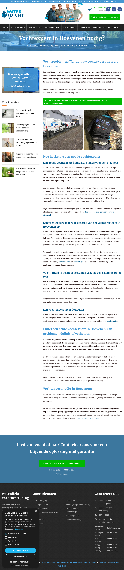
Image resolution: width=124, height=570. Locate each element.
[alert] (20, 538)
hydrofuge (78, 262)
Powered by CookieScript (21, 565)
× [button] (36, 511)
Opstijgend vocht (35, 27)
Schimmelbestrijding (73, 519)
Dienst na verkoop (109, 1)
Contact (115, 27)
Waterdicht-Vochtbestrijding (40, 45)
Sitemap (93, 562)
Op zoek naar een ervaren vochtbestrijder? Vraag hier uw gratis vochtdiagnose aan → (75, 102)
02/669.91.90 (112, 538)
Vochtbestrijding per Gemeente (72, 562)
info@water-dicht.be (20, 86)
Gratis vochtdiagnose (89, 1)
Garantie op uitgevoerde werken (63, 1)
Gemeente (60, 45)
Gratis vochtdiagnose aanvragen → (104, 17)
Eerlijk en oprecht (40, 1)
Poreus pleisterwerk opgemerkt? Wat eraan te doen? (26, 113)
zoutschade (112, 321)
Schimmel (96, 27)
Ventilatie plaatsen (73, 515)
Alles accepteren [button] (20, 550)
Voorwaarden (48, 562)
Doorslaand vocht (52, 27)
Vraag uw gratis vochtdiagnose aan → (62, 464)
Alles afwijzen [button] (20, 557)
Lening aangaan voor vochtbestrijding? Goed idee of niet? (26, 142)
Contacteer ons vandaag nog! (89, 418)
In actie (106, 27)
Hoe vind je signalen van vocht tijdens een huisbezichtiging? (25, 128)
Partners (102, 562)
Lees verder (19, 529)
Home (5, 27)
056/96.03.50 (112, 547)
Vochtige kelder (69, 27)
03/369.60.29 (112, 532)
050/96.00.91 (112, 544)
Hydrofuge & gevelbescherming (78, 504)
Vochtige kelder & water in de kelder (46, 514)
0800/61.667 (20, 81)
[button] (20, 561)
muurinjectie (64, 262)
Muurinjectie (70, 500)
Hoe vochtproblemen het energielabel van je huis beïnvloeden (25, 171)
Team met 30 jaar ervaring (19, 1)
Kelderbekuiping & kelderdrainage (73, 510)
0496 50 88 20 (112, 551)
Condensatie (84, 27)
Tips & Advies (40, 524)
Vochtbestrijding (18, 27)
